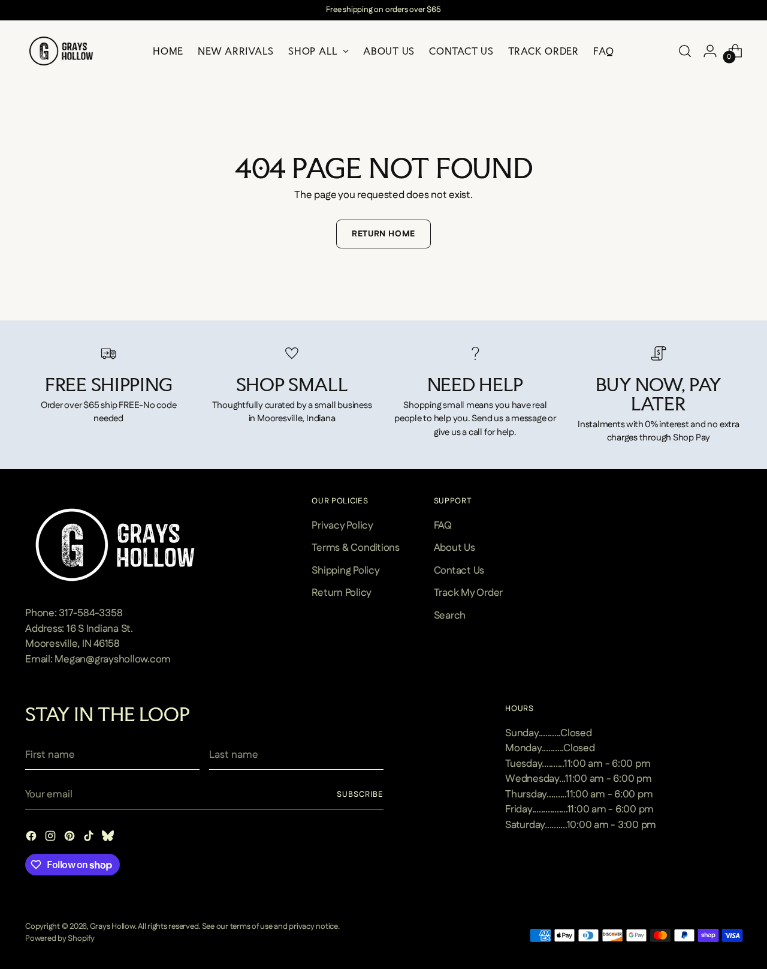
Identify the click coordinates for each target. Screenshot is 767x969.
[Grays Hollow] (61, 51)
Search (450, 615)
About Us (454, 548)
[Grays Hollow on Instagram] (51, 838)
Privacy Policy (342, 525)
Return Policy (342, 593)
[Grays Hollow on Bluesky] (109, 838)
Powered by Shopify (59, 938)
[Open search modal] (685, 51)
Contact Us (459, 570)
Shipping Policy (345, 570)
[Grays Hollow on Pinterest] (71, 838)
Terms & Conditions (355, 548)
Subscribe (360, 794)
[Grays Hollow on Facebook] (32, 838)
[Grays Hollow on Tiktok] (90, 838)
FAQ (443, 525)
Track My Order (468, 593)
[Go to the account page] (710, 51)
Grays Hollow (112, 926)
